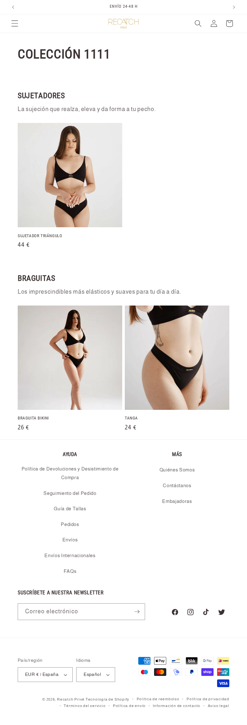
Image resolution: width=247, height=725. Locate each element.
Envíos (70, 539)
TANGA (131, 418)
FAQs (70, 571)
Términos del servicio (84, 705)
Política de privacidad (208, 699)
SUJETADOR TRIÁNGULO (40, 235)
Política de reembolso (158, 699)
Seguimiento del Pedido (69, 493)
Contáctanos (177, 485)
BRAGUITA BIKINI (33, 418)
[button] (15, 23)
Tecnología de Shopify (107, 699)
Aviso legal (218, 705)
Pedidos (70, 524)
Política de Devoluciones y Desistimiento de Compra (70, 473)
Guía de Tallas (70, 508)
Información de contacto (176, 705)
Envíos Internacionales (70, 555)
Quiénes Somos (177, 469)
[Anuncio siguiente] (234, 7)
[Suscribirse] (137, 611)
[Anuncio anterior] (13, 7)
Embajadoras (177, 501)
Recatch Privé (71, 699)
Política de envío (129, 705)
